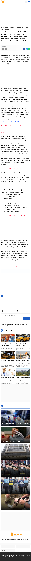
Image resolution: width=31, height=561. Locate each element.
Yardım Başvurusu (26, 556)
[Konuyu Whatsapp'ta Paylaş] (29, 49)
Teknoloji (11, 558)
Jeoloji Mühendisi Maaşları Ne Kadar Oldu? (23, 378)
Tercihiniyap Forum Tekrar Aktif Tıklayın (11, 122)
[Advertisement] (15, 77)
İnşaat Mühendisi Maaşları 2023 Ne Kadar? (22, 361)
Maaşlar (6, 31)
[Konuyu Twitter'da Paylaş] (27, 49)
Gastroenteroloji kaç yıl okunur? (9, 270)
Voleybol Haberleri (18, 558)
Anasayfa (2, 31)
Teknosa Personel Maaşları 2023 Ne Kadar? (8, 344)
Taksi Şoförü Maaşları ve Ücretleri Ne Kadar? (22, 344)
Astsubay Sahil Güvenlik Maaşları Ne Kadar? (12, 266)
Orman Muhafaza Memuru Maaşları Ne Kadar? (13, 126)
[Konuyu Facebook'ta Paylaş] (24, 49)
